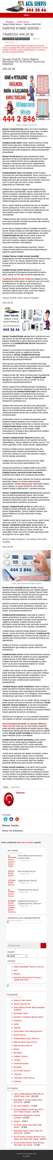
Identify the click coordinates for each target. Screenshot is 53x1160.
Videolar (17, 1081)
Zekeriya (36, 39)
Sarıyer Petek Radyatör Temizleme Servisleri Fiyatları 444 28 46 (23, 51)
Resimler (18, 1067)
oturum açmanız (27, 842)
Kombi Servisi (23, 22)
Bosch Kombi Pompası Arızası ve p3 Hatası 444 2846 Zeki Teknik (29, 1138)
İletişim (17, 974)
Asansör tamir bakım (22, 1000)
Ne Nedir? (18, 1053)
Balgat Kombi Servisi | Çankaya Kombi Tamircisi (29, 902)
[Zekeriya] (9, 805)
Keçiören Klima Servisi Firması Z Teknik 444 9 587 (28, 978)
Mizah (16, 1049)
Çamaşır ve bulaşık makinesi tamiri (28, 1017)
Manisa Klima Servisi (23, 1045)
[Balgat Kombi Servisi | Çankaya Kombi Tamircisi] (12, 912)
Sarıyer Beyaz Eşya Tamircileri (29, 484)
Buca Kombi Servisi (26, 871)
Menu (26, 15)
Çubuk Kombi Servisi (27, 880)
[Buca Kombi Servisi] (12, 875)
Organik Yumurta (21, 1056)
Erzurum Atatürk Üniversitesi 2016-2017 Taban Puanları (29, 1110)
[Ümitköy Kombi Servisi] (12, 896)
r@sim (27, 1156)
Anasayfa (10, 22)
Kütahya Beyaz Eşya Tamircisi (26, 1038)
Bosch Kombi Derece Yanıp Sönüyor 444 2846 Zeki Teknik (29, 1143)
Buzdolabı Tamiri (21, 1013)
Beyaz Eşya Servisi (22, 1004)
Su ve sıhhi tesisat (22, 1071)
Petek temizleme (22, 39)
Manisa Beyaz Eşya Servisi (25, 1042)
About (6, 787)
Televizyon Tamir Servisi (24, 1078)
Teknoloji (17, 1074)
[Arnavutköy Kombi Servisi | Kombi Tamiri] (12, 866)
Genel (16, 1024)
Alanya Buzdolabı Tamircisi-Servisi (29, 967)
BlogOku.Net (31, 1154)
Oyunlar (17, 1060)
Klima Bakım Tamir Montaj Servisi (28, 1031)
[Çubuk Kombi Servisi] (12, 885)
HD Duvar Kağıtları (21, 1106)
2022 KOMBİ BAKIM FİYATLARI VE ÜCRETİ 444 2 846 (29, 1095)
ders (16, 970)
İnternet (17, 1028)
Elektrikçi (18, 1020)
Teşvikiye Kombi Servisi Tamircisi (18, 279)
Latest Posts (15, 787)
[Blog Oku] (26, 11)
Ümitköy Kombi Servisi (28, 890)
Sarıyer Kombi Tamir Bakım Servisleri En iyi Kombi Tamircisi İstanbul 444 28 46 (23, 47)
